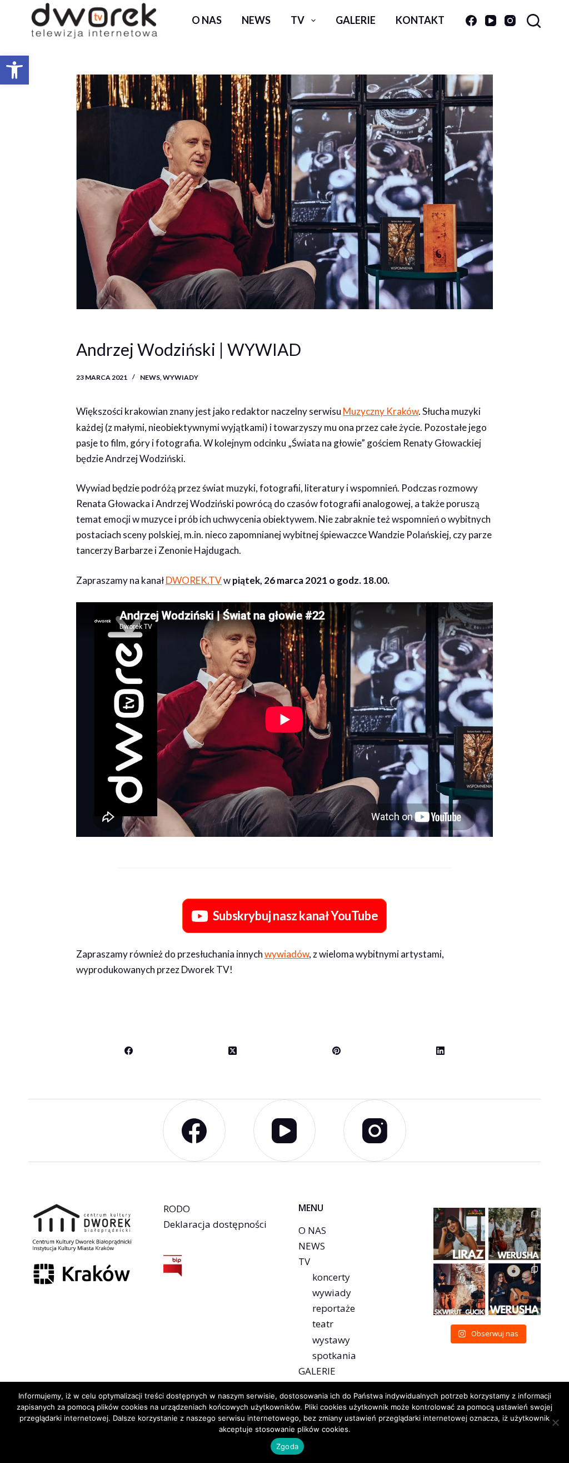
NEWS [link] (311, 1245)
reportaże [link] (333, 1308)
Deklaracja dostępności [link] (215, 1224)
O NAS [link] (312, 1230)
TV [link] (298, 20)
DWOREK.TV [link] (194, 580)
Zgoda (287, 1446)
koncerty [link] (331, 1277)
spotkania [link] (334, 1355)
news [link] (256, 20)
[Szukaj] (534, 21)
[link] (14, 70)
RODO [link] (176, 1208)
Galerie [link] (356, 20)
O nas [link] (207, 20)
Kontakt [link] (420, 20)
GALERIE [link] (317, 1371)
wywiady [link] (180, 377)
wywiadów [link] (286, 954)
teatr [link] (322, 1323)
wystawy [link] (331, 1339)
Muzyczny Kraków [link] (380, 411)
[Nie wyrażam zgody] (555, 1422)
